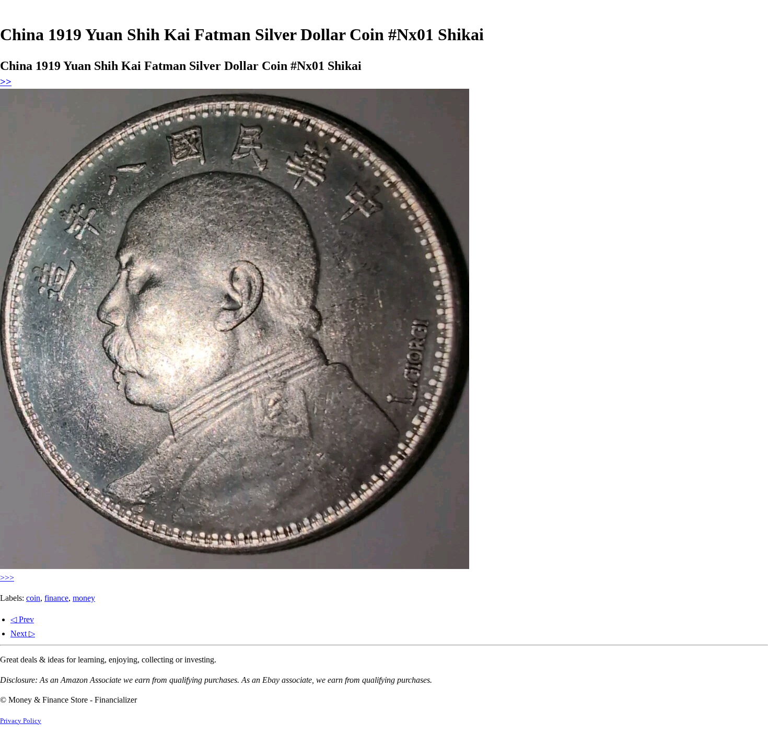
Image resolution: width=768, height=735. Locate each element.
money (84, 598)
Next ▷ (22, 633)
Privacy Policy (20, 721)
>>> (7, 577)
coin (33, 598)
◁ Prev (22, 619)
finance (56, 598)
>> (5, 81)
